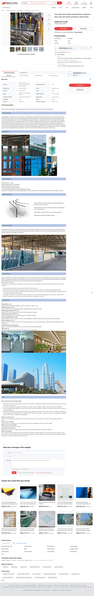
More (2, 580)
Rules (91, 7)
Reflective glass (5, 549)
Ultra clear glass (50, 546)
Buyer (60, 7)
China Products (18, 585)
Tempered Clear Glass (35, 10)
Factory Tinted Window (8, 577)
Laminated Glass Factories (23, 574)
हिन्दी (67, 587)
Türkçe (75, 587)
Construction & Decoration (11, 10)
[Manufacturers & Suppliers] (9, 3)
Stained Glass (23, 567)
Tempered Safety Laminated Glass (24, 577)
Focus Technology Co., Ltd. (37, 590)
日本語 (63, 587)
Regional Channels (64, 585)
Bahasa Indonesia (87, 587)
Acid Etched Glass (28, 551)
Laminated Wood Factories (50, 574)
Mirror (25, 549)
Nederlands (50, 587)
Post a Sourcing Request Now (43, 472)
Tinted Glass (5, 567)
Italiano (39, 587)
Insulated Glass (73, 551)
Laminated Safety (75, 574)
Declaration (62, 590)
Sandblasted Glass (74, 549)
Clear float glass (28, 546)
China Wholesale (41, 585)
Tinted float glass (74, 546)
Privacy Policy (69, 590)
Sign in (91, 4)
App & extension (75, 7)
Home (2, 10)
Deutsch (44, 587)
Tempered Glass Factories (8, 574)
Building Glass (20, 10)
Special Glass (14, 567)
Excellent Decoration (63, 574)
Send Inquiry (63, 28)
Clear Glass (27, 10)
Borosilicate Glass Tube (6, 546)
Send (14, 472)
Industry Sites (56, 585)
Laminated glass (51, 551)
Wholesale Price (49, 585)
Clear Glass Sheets (47, 567)
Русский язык (34, 587)
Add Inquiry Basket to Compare (27, 54)
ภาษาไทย (71, 587)
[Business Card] (90, 79)
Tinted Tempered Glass (40, 577)
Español (17, 587)
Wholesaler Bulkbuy (52, 577)
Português (22, 587)
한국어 (59, 587)
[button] (61, 75)
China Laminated (37, 574)
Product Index (72, 585)
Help (67, 7)
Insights (84, 585)
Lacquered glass (5, 551)
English (12, 587)
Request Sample (78, 32)
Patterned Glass (50, 549)
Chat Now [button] (84, 28)
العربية (55, 587)
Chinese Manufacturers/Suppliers (29, 585)
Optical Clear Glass (58, 567)
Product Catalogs (22, 543)
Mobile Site (79, 585)
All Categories (6, 7)
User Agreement (55, 590)
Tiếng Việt (81, 587)
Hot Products (11, 585)
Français (28, 587)
